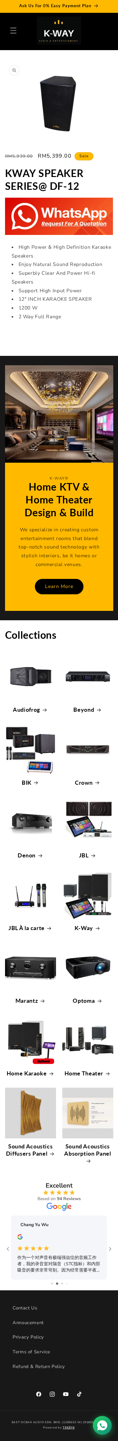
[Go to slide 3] (59, 1283)
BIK (26, 782)
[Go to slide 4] (64, 1283)
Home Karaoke (27, 1073)
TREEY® (69, 1427)
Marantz (26, 1000)
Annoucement (28, 1322)
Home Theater (84, 1073)
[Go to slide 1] (49, 1283)
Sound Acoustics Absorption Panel (87, 1150)
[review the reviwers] (22, 1238)
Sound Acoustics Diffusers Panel (29, 1150)
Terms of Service (31, 1352)
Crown (84, 782)
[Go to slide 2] (54, 1283)
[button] (13, 30)
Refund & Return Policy (39, 1366)
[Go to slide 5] (68, 1283)
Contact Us (25, 1308)
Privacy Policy (28, 1337)
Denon (27, 855)
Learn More (59, 586)
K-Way (84, 927)
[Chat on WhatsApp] (102, 1425)
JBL (84, 855)
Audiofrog (26, 709)
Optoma (84, 1000)
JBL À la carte (26, 927)
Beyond (83, 709)
